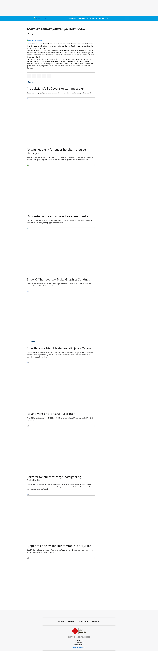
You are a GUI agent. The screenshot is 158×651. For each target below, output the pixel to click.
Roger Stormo (35, 34)
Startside (72, 18)
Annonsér (81, 18)
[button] (29, 76)
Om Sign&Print (92, 18)
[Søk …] (127, 18)
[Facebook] (77, 613)
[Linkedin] (81, 613)
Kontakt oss (103, 18)
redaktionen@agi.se (79, 647)
